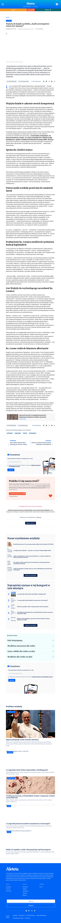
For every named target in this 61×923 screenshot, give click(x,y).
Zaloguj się (38, 517)
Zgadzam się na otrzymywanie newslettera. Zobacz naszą (25, 466)
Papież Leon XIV (11, 712)
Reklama (25, 895)
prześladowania (11, 778)
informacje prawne (30, 915)
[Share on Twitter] (49, 81)
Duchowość (8, 891)
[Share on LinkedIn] (46, 81)
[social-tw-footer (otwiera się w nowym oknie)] (32, 911)
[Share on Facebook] (43, 81)
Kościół (7, 17)
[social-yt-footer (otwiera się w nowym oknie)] (26, 911)
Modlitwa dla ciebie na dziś (19, 657)
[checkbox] (7, 465)
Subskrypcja (25, 891)
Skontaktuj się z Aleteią (18, 918)
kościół (25, 433)
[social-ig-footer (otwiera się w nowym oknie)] (34, 911)
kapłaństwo (18, 433)
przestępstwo (32, 433)
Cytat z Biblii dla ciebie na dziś (21, 651)
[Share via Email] (51, 81)
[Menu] (11, 4)
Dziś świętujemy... (15, 640)
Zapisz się (11, 470)
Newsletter (25, 887)
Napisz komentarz (30, 523)
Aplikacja (25, 889)
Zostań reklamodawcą (41, 915)
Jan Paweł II (10, 433)
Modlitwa (47, 10)
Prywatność (27, 918)
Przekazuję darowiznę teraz (16, 493)
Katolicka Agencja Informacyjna (25, 29)
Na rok (41, 887)
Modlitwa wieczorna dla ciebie (21, 646)
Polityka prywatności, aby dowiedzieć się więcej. (42, 676)
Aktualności (8, 887)
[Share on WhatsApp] (54, 81)
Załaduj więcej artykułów (30, 575)
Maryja (8, 806)
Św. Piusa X (35, 6)
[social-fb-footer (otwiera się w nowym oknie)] (29, 911)
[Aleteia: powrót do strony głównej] (30, 3)
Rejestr (13, 10)
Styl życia (8, 889)
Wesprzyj (30, 10)
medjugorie (10, 752)
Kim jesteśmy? (21, 915)
